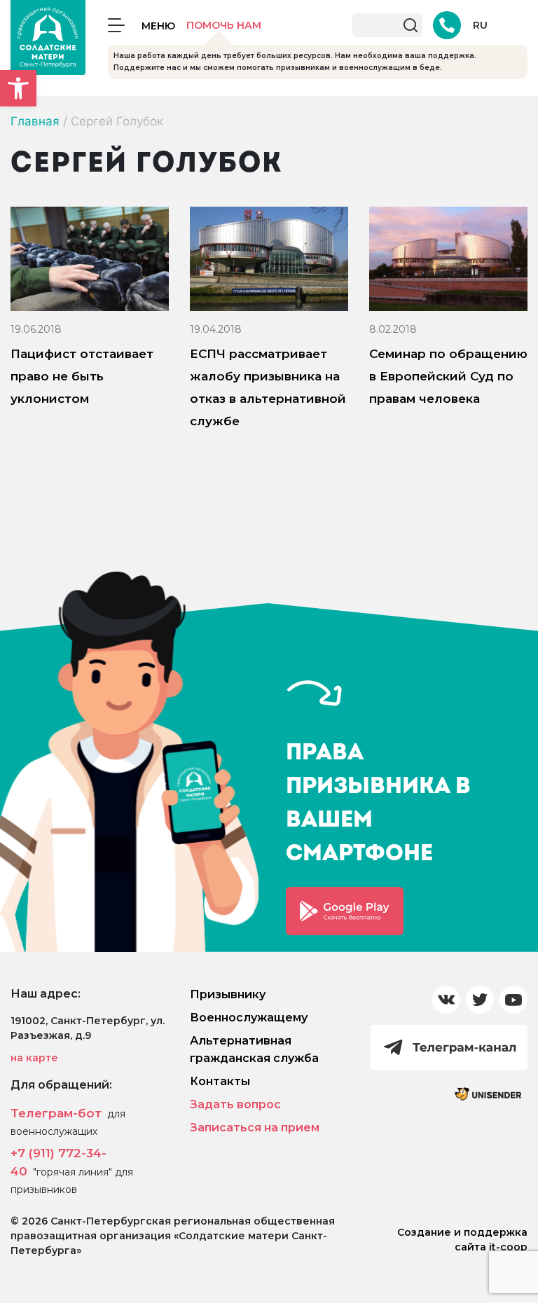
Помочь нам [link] (223, 25)
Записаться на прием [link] (254, 1127)
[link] (18, 88)
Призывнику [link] (227, 994)
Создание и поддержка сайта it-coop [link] (462, 1239)
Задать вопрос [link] (235, 1104)
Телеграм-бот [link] (56, 1113)
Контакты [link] (220, 1081)
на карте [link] (34, 1058)
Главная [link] (35, 121)
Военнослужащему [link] (249, 1017)
